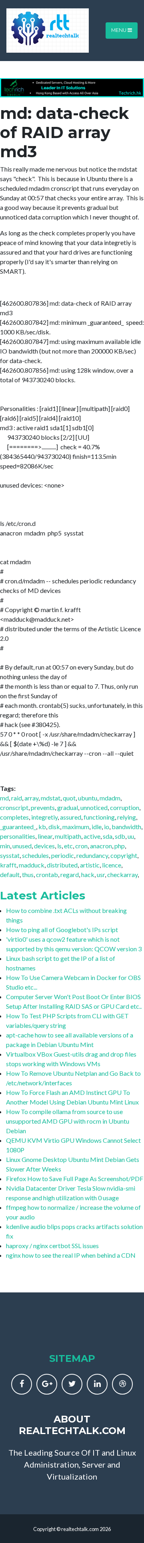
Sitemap (72, 1358)
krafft (8, 865)
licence (111, 865)
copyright (123, 855)
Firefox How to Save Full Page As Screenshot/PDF (74, 1178)
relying (126, 817)
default (10, 874)
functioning (99, 817)
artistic (90, 865)
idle (97, 826)
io (106, 826)
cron (81, 846)
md (4, 798)
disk (54, 826)
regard (69, 874)
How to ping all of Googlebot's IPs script (62, 929)
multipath (68, 836)
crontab (47, 874)
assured (70, 817)
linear (45, 836)
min (5, 846)
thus (28, 874)
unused (22, 846)
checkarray (122, 874)
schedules (35, 855)
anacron (101, 846)
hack (87, 874)
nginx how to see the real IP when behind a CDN (71, 1255)
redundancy (92, 855)
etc (68, 846)
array (31, 798)
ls (59, 846)
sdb (120, 836)
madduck (31, 865)
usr (101, 874)
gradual (67, 807)
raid (16, 798)
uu (131, 836)
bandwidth (126, 826)
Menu (119, 30)
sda (107, 836)
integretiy (44, 817)
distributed (62, 865)
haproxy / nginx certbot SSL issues (52, 1245)
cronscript (14, 807)
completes (14, 817)
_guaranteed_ (18, 826)
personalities (17, 836)
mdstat (50, 798)
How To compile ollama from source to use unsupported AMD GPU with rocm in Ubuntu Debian (67, 1121)
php (119, 846)
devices (44, 846)
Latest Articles (42, 895)
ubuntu (87, 798)
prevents (43, 807)
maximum (75, 826)
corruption (124, 807)
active (92, 836)
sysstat (10, 855)
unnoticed (94, 807)
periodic (62, 855)
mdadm (110, 798)
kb (42, 826)
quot (69, 798)
